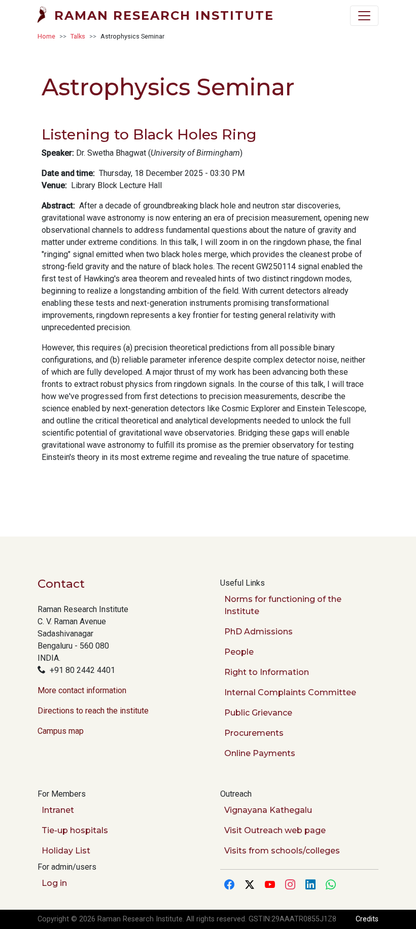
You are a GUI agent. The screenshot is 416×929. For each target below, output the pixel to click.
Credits (367, 919)
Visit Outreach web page (275, 830)
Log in (54, 883)
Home (46, 36)
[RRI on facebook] (229, 885)
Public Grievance (258, 713)
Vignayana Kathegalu (268, 810)
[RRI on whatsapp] (331, 885)
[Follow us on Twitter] (249, 885)
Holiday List (66, 850)
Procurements (254, 733)
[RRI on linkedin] (310, 885)
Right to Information (266, 672)
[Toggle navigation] (364, 16)
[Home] (46, 16)
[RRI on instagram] (290, 885)
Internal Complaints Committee (290, 692)
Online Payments (259, 753)
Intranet (58, 810)
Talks (78, 36)
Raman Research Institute (164, 15)
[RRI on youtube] (270, 885)
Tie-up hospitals (75, 830)
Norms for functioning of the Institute (282, 605)
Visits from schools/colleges (282, 850)
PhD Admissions (258, 631)
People (239, 652)
